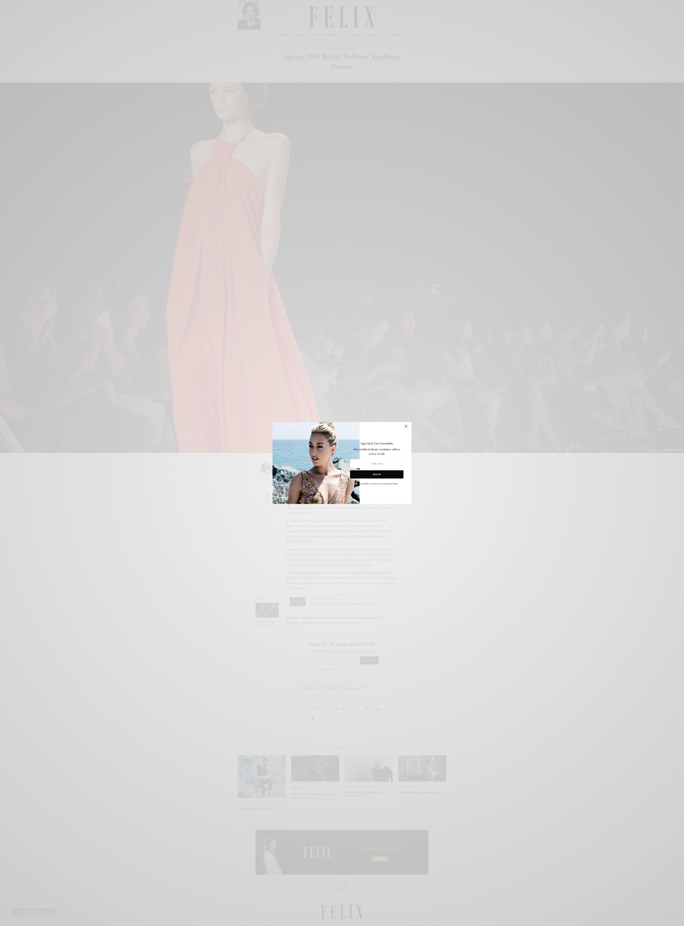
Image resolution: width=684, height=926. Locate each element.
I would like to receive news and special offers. (378, 484)
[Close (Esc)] (406, 428)
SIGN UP (377, 474)
